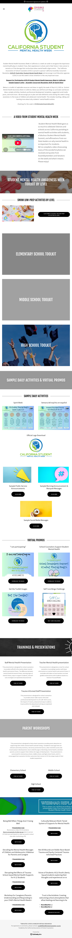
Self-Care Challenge (54, 621)
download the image (18, 581)
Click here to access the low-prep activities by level (54, 214)
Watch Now (18, 842)
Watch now (54, 883)
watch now (18, 887)
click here (18, 494)
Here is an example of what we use (13, 832)
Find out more (18, 683)
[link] (36, 9)
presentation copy (54, 912)
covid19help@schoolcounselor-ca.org (49, 926)
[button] (7, 9)
